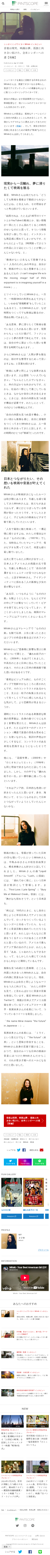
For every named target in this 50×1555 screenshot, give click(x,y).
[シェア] (23, 1150)
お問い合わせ (40, 1536)
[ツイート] (18, 1150)
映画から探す (15, 9)
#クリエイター (34, 1139)
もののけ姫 (6, 1210)
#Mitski (25, 1142)
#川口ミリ (23, 1139)
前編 (19, 126)
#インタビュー (9, 1142)
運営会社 (35, 1539)
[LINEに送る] (40, 1552)
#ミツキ (18, 1142)
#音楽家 (6, 1139)
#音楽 (32, 1142)
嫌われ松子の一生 (30, 1210)
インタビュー (35, 9)
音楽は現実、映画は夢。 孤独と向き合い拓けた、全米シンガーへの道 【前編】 (24, 1121)
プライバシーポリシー (20, 1539)
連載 (25, 9)
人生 (34, 70)
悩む (20, 70)
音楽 (27, 70)
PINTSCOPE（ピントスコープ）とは (18, 1536)
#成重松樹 (14, 1139)
